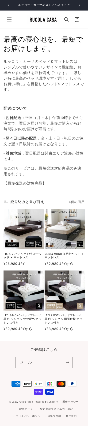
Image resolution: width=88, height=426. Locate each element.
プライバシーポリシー (29, 416)
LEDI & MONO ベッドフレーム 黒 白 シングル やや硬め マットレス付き (23, 318)
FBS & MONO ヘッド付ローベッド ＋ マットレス (22, 255)
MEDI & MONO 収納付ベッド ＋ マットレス (64, 255)
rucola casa (26, 401)
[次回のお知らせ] (79, 5)
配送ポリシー (27, 409)
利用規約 (71, 416)
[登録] (67, 362)
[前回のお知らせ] (9, 5)
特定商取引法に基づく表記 (56, 409)
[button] (9, 19)
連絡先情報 (54, 416)
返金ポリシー (70, 401)
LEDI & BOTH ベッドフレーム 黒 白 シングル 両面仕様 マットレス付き (64, 318)
